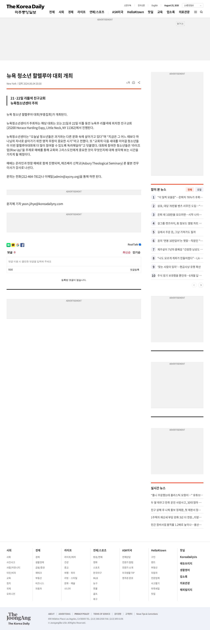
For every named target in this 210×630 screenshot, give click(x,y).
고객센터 (128, 613)
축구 (95, 599)
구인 (153, 557)
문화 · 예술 (69, 583)
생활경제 (39, 562)
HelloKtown (135, 12)
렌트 (153, 562)
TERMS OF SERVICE (101, 613)
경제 (71, 12)
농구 (95, 583)
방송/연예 (98, 557)
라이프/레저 (70, 557)
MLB (95, 578)
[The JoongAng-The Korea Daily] (19, 618)
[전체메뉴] (196, 12)
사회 (61, 12)
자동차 (38, 588)
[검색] (201, 12)
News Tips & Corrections (147, 613)
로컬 (199, 189)
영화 (95, 562)
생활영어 (185, 570)
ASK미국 (117, 12)
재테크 (38, 572)
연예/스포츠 (97, 12)
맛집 (153, 593)
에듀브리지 (186, 563)
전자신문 (141, 5)
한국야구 (97, 572)
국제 (9, 588)
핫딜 (150, 12)
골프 (95, 593)
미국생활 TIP (128, 572)
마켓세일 (155, 588)
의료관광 (184, 12)
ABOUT (51, 613)
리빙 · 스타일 (70, 578)
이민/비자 (11, 572)
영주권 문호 (127, 578)
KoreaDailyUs (188, 557)
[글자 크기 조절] (128, 83)
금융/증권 (40, 567)
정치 (9, 583)
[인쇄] (134, 83)
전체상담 (126, 557)
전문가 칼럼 (127, 562)
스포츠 (96, 567)
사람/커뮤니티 (13, 567)
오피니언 (11, 593)
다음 (200, 285)
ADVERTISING (64, 613)
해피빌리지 (186, 590)
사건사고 (11, 562)
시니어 (67, 588)
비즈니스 (39, 583)
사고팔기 (155, 583)
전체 (52, 12)
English (155, 5)
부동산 (38, 578)
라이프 (81, 12)
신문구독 (127, 5)
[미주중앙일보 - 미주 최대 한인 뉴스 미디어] (26, 9)
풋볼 (95, 588)
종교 (66, 567)
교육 (160, 12)
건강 (66, 562)
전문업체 (155, 578)
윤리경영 (117, 613)
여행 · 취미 (69, 572)
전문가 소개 (127, 567)
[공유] (139, 83)
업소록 (171, 12)
